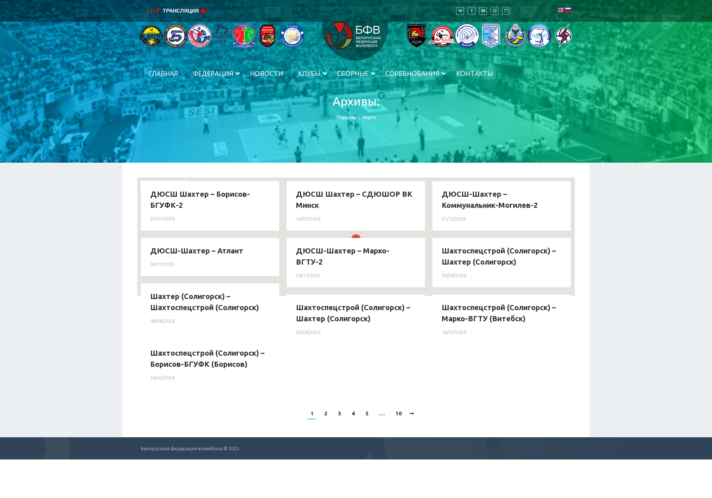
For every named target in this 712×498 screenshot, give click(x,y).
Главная (346, 117)
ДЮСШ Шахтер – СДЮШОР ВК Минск (354, 199)
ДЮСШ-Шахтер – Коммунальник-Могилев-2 (490, 199)
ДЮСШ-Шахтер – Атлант (196, 250)
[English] (560, 10)
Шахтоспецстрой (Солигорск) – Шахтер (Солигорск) (499, 256)
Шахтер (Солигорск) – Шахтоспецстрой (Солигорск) (204, 302)
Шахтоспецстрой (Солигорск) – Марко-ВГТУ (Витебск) (499, 313)
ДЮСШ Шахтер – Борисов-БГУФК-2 (200, 199)
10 (398, 413)
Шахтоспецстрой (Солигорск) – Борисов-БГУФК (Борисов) (207, 358)
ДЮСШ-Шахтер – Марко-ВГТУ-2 (342, 256)
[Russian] (567, 10)
